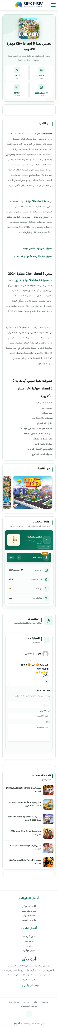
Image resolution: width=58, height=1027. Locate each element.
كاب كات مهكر (29, 906)
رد (46, 681)
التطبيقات (44, 1002)
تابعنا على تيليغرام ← (29, 985)
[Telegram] (29, 1013)
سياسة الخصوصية (29, 1006)
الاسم (48, 700)
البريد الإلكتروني (44, 711)
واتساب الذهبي (29, 920)
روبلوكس (29, 945)
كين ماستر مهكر (29, 911)
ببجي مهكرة (29, 950)
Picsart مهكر (29, 915)
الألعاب (35, 1002)
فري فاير (29, 941)
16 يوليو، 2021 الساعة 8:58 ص (39, 660)
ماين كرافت (29, 936)
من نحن (25, 1002)
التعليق (48, 722)
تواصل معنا (14, 1002)
